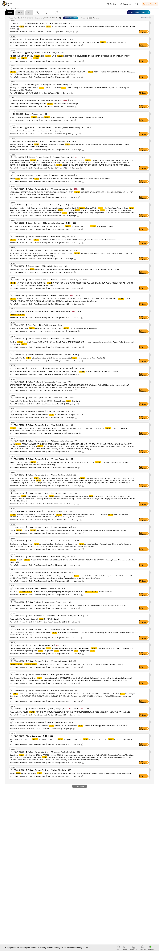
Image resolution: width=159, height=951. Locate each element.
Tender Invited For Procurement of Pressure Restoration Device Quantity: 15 (36, 131)
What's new (127, 4)
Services (112, 4)
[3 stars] (28, 18)
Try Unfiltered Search (70, 18)
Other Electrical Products (37, 709)
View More (79, 786)
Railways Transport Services (37, 23)
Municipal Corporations (36, 411)
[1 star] (23, 18)
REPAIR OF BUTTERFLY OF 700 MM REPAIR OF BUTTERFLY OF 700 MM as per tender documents (53, 328)
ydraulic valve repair (50, 18)
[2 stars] (25, 18)
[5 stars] (32, 18)
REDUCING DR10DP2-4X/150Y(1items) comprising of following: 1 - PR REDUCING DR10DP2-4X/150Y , (61, 592)
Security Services (33, 53)
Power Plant (31, 100)
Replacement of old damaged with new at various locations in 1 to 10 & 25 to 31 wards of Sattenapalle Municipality (56, 117)
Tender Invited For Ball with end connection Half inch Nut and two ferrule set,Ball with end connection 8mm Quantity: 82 (57, 358)
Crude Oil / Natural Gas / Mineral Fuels (41, 616)
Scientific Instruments (35, 355)
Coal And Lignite (33, 84)
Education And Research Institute (39, 128)
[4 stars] (30, 18)
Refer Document (21, 32)
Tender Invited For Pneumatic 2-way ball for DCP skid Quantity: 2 (35, 619)
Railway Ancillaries (34, 382)
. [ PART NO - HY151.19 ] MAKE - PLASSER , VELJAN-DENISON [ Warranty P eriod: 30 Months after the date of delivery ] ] (68, 664)
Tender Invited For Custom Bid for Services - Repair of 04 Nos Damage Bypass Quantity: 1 (45, 401)
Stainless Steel (32, 39)
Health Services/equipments (38, 205)
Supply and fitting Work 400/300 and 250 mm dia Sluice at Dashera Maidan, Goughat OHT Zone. (47, 415)
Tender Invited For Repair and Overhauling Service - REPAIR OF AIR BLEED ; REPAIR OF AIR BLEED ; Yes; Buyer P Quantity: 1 (62, 226)
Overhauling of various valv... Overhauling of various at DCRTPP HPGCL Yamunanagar (44, 104)
